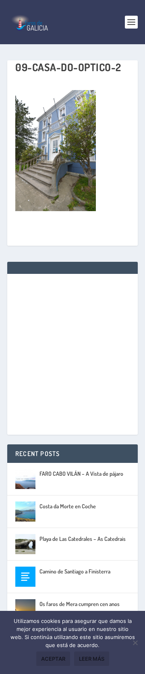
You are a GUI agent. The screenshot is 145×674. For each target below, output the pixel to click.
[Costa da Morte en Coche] (25, 511)
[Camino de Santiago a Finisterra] (25, 577)
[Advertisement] (72, 354)
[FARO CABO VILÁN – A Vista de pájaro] (25, 479)
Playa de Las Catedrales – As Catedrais (82, 538)
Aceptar (53, 659)
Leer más (91, 659)
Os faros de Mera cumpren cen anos (79, 603)
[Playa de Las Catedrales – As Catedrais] (25, 544)
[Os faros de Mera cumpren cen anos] (25, 609)
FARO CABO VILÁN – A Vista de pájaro (81, 473)
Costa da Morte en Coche (67, 506)
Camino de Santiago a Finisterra (74, 571)
